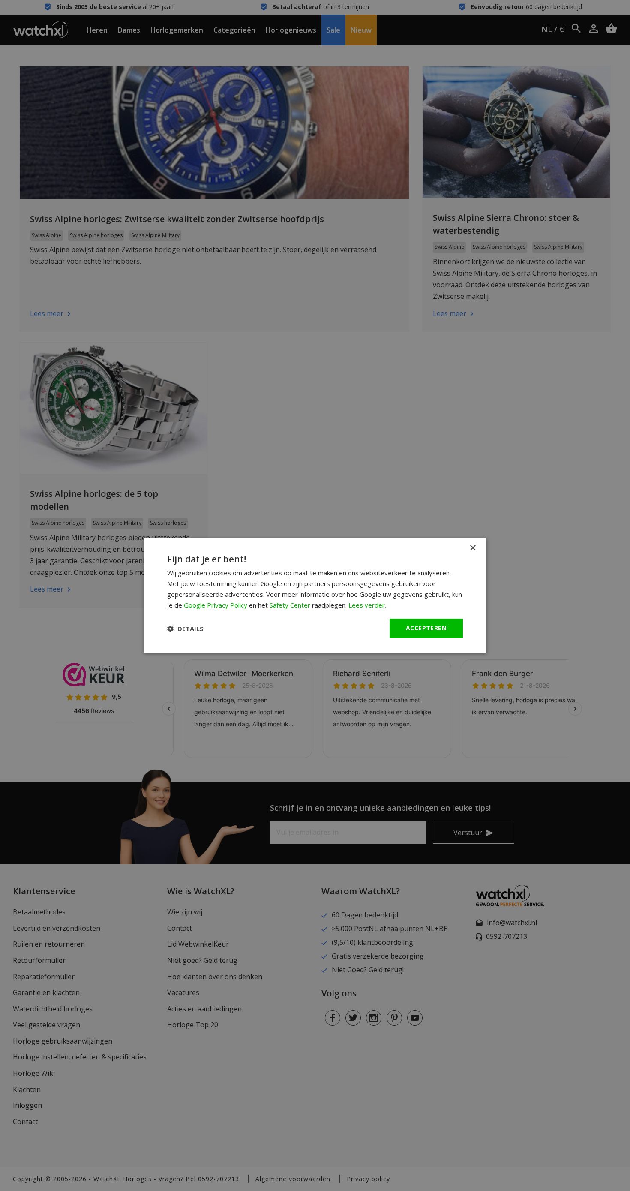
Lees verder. (367, 605)
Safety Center (290, 605)
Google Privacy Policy (215, 605)
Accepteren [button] (426, 628)
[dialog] (315, 595)
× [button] (472, 548)
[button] (185, 628)
